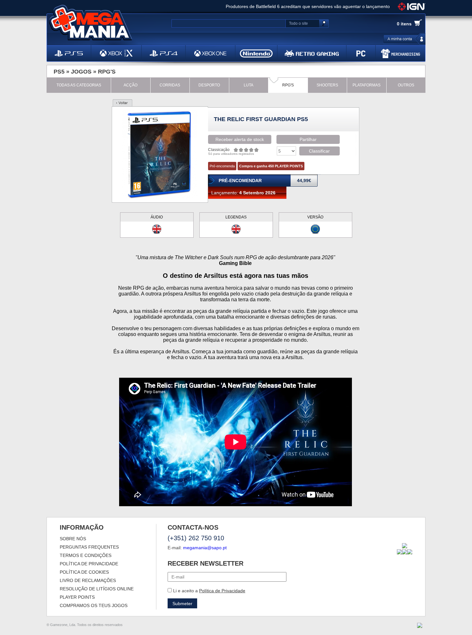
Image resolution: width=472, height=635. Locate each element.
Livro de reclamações (88, 580)
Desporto (209, 85)
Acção (130, 85)
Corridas (170, 85)
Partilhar (308, 139)
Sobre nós (73, 538)
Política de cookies (84, 572)
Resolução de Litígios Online (97, 588)
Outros (406, 85)
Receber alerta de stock (239, 139)
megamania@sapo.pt (205, 547)
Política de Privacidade (222, 590)
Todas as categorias (79, 85)
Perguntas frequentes (89, 547)
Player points (77, 597)
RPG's (107, 71)
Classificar (319, 151)
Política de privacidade (89, 563)
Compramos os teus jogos (93, 605)
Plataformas (366, 85)
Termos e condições (85, 555)
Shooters (327, 85)
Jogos (81, 71)
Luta (248, 85)
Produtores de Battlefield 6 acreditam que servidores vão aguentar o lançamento (308, 6)
